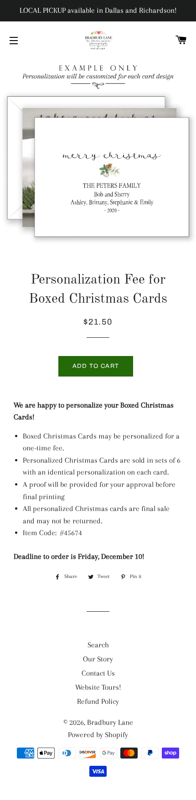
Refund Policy (98, 701)
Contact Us (98, 673)
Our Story (98, 659)
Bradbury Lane (110, 722)
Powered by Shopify (98, 734)
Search (98, 644)
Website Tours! (98, 687)
